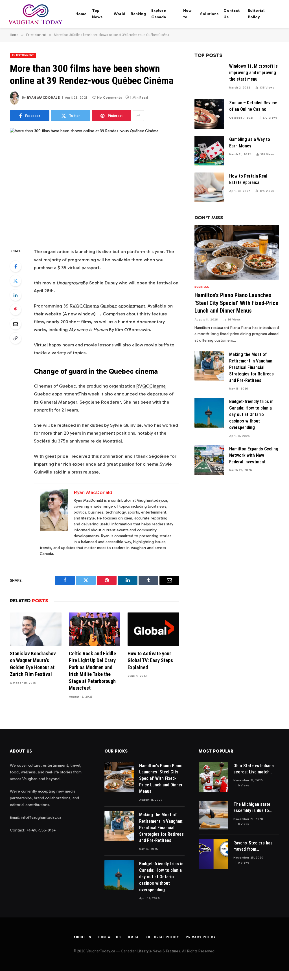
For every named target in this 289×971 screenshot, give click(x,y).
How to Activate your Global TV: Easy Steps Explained (150, 660)
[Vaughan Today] (35, 14)
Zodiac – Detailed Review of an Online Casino (253, 106)
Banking (138, 14)
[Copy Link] (15, 338)
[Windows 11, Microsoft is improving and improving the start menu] (209, 77)
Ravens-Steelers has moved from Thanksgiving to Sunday (253, 846)
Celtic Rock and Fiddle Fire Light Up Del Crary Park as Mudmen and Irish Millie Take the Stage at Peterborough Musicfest (92, 671)
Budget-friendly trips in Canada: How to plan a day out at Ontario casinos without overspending (251, 414)
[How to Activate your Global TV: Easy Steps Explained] (153, 629)
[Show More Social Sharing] (138, 115)
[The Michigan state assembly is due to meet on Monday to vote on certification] (213, 815)
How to (187, 13)
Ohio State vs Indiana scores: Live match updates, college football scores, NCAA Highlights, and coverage (254, 769)
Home (81, 14)
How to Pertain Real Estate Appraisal (248, 179)
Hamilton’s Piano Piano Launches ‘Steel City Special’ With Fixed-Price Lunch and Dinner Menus (236, 303)
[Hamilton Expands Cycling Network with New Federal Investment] (209, 460)
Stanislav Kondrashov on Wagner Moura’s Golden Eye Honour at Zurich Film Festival (33, 664)
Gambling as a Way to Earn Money (249, 143)
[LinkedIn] (15, 295)
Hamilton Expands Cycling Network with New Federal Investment (253, 455)
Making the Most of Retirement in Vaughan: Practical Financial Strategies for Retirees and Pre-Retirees (251, 367)
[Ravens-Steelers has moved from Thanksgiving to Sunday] (213, 854)
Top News (97, 13)
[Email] (15, 323)
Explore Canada (158, 13)
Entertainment (23, 55)
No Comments (109, 97)
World (120, 14)
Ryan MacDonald (43, 97)
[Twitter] (15, 280)
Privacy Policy (201, 937)
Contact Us (232, 13)
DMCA (133, 937)
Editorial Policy (256, 13)
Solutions (209, 14)
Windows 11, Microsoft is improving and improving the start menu (253, 72)
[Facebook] (15, 266)
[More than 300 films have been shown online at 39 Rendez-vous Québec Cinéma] (94, 183)
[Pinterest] (15, 309)
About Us (82, 937)
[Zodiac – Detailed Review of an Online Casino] (209, 114)
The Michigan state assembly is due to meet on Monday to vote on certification (253, 808)
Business (201, 287)
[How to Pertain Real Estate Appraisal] (209, 187)
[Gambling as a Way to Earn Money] (209, 150)
